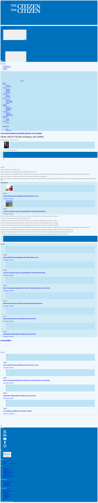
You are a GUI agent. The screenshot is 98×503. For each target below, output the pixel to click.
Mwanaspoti (5, 495)
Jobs (4, 117)
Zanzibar (5, 105)
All (1, 425)
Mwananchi (5, 493)
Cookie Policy (6, 484)
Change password (7, 67)
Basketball (8, 90)
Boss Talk (8, 97)
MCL (2, 2)
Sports (4, 87)
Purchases (5, 68)
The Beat (8, 112)
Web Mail (5, 470)
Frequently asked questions (9, 472)
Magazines (5, 111)
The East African (6, 496)
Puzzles (4, 104)
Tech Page (8, 110)
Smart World (8, 114)
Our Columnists (9, 100)
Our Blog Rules (6, 476)
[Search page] (11, 24)
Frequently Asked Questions (9, 463)
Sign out (5, 69)
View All (3, 352)
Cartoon (7, 103)
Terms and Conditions (7, 482)
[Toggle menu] (1, 1)
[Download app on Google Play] (7, 454)
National (5, 27)
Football (7, 89)
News (4, 84)
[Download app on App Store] (7, 456)
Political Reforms (9, 115)
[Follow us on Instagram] (5, 447)
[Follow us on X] (5, 433)
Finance (7, 95)
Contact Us (5, 462)
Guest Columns (9, 102)
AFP (3, 167)
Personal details (6, 66)
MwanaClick (7, 2)
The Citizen (5, 491)
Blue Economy (9, 108)
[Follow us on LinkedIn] (5, 436)
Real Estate (8, 109)
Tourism (7, 106)
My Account (3, 63)
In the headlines (6, 340)
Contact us (5, 468)
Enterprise (8, 96)
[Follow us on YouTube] (5, 440)
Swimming (8, 92)
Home (4, 26)
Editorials (8, 99)
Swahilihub (5, 497)
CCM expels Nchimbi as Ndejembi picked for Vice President (21, 133)
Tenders (7, 120)
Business (5, 93)
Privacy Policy (6, 483)
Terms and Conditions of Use (9, 475)
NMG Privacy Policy (7, 473)
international (5, 28)
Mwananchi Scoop (7, 494)
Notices (7, 118)
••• (1, 61)
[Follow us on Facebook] (5, 443)
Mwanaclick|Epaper (7, 469)
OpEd (4, 98)
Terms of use (6, 474)
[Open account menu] (15, 56)
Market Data (5, 116)
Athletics (8, 91)
